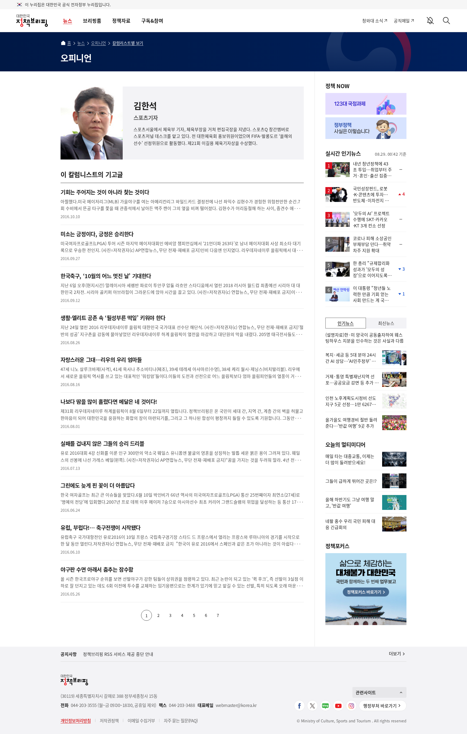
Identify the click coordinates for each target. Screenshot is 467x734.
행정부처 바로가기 (380, 705)
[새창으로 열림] (365, 104)
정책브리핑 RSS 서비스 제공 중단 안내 (118, 654)
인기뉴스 (346, 323)
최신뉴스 (386, 323)
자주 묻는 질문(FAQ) (181, 720)
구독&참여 (152, 20)
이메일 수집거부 (141, 720)
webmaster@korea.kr (236, 705)
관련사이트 (366, 692)
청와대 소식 (372, 20)
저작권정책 (109, 720)
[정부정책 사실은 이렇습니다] (365, 128)
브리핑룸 (92, 20)
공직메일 (402, 20)
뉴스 (67, 20)
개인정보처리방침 (76, 720)
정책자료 (121, 20)
